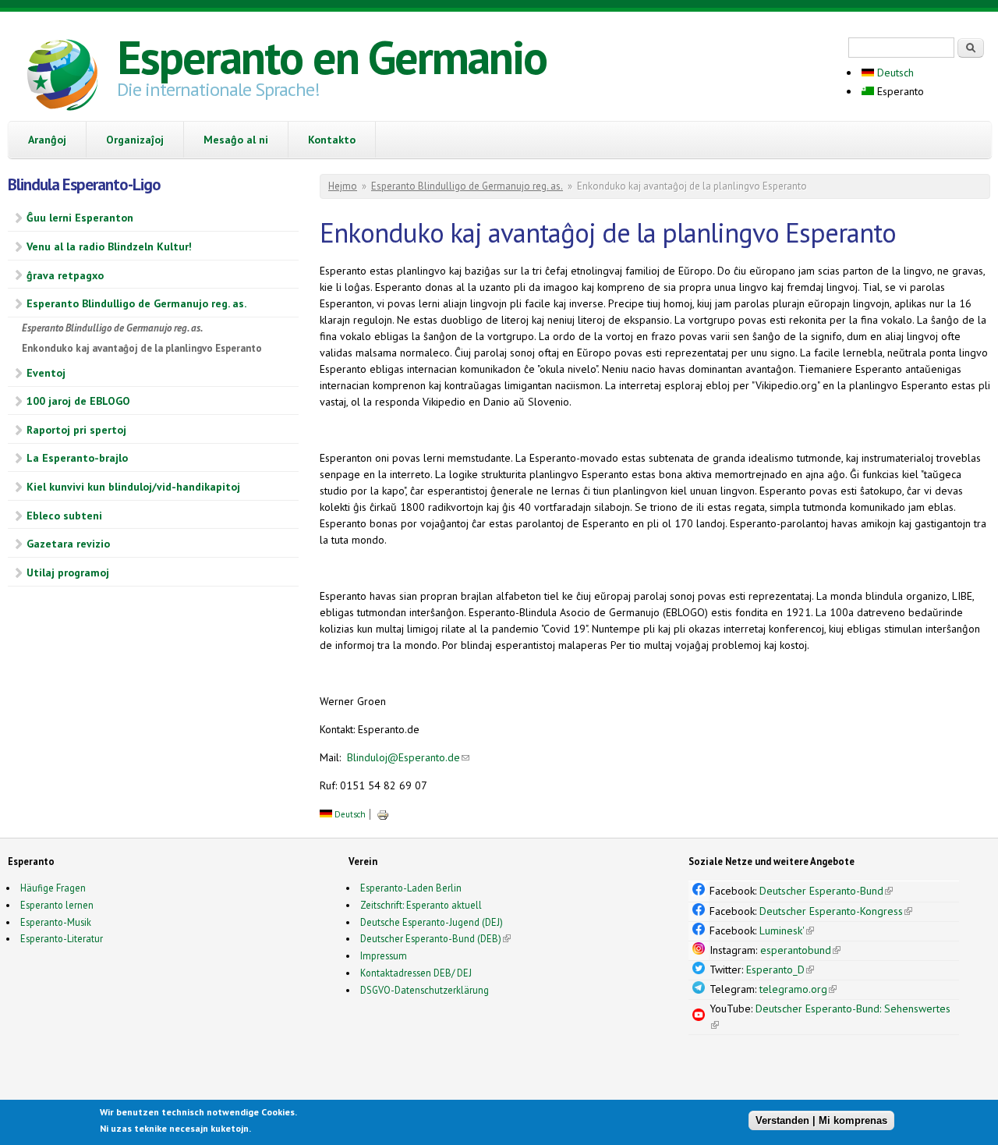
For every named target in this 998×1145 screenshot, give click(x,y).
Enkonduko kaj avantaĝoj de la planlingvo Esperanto (142, 348)
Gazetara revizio (68, 544)
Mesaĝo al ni (235, 140)
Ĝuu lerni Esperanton (80, 218)
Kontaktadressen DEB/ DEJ (416, 972)
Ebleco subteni (64, 516)
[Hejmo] (62, 77)
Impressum (383, 955)
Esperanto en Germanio (332, 57)
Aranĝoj (47, 140)
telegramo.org (798, 989)
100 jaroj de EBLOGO (78, 401)
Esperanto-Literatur (61, 938)
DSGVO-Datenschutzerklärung (424, 990)
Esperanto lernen (57, 905)
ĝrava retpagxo (65, 275)
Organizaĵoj (135, 140)
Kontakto (332, 140)
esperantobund (800, 950)
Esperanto (899, 91)
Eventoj (46, 373)
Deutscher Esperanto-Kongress (835, 911)
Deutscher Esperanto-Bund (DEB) (430, 938)
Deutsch (894, 73)
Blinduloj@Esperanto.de (408, 757)
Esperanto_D (780, 969)
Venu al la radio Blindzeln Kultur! (109, 246)
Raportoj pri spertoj (76, 430)
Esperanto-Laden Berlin (411, 887)
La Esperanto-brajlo (77, 458)
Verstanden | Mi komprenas (821, 1120)
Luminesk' (786, 930)
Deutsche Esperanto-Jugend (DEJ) (431, 922)
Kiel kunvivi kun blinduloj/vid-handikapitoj (133, 487)
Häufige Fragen (53, 887)
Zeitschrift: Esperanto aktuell (421, 905)
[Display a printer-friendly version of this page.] (383, 814)
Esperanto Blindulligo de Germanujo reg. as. (136, 303)
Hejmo (342, 186)
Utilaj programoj (68, 572)
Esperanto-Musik (55, 922)
